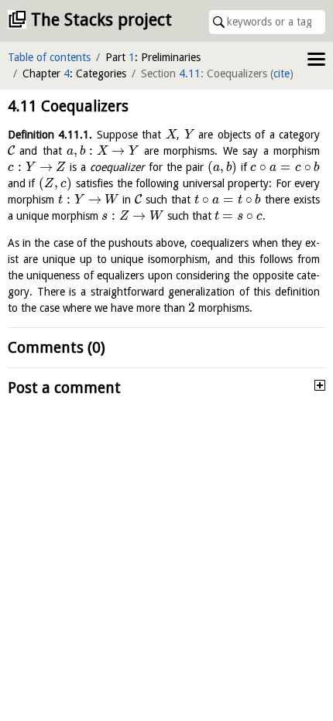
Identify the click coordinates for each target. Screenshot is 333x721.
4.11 (190, 73)
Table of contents (49, 57)
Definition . (50, 134)
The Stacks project (101, 19)
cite (281, 73)
